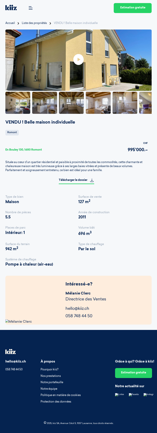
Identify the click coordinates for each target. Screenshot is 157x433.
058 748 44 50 (78, 316)
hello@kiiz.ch (77, 309)
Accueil (10, 23)
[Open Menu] (31, 8)
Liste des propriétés (34, 23)
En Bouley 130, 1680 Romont (23, 150)
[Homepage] (11, 8)
